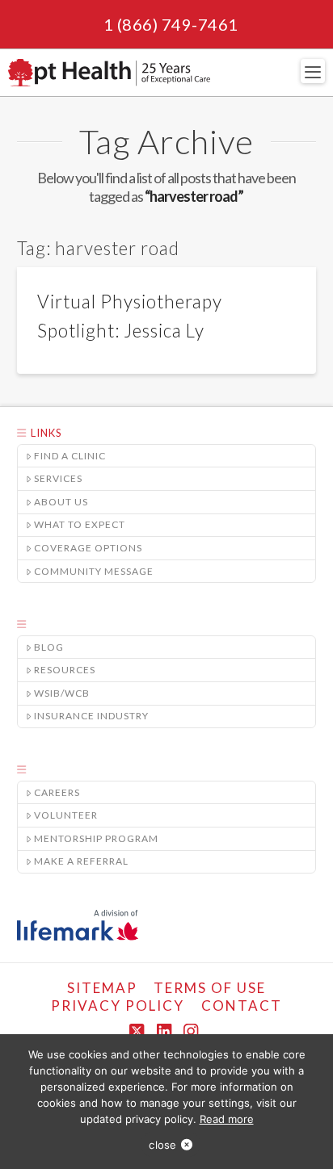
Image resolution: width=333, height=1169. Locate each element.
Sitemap (102, 987)
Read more (227, 1118)
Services (58, 478)
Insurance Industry (91, 716)
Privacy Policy (117, 1005)
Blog (49, 647)
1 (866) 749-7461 (170, 24)
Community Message (94, 571)
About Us (61, 502)
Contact (241, 1005)
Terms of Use (210, 987)
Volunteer (66, 815)
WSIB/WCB (62, 693)
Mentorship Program (96, 838)
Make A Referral (81, 861)
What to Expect (79, 524)
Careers (57, 792)
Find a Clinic (70, 456)
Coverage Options (88, 548)
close (162, 1144)
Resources (64, 670)
